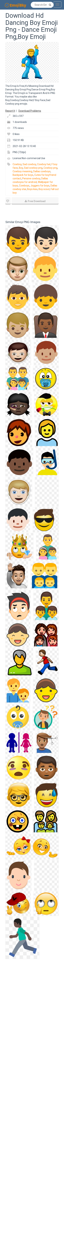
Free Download (37, 201)
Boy (21, 167)
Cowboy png (50, 167)
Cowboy (17, 164)
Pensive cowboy (31, 178)
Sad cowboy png (33, 167)
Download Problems (29, 110)
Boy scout (44, 189)
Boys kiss (32, 189)
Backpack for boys (23, 174)
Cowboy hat (43, 164)
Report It (10, 110)
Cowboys (24, 185)
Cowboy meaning (22, 171)
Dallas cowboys (41, 171)
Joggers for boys (39, 185)
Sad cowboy (29, 164)
